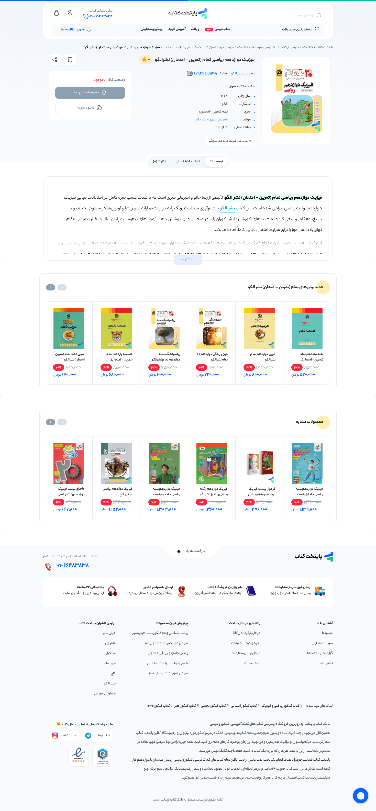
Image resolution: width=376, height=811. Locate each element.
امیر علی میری (218, 120)
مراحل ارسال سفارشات (245, 653)
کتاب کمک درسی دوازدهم (229, 48)
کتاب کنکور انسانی (244, 706)
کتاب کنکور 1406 (158, 706)
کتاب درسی (222, 29)
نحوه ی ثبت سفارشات (245, 643)
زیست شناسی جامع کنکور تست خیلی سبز (160, 633)
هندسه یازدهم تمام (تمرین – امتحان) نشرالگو (119, 360)
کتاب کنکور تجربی (213, 706)
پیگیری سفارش (152, 29)
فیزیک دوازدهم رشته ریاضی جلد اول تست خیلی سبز (309, 494)
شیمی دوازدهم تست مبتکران (167, 664)
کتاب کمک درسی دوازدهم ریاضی (185, 48)
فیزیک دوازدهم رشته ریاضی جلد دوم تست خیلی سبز (166, 494)
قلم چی (110, 643)
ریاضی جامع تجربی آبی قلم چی (168, 653)
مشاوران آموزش (105, 694)
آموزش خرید (176, 29)
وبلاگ (195, 29)
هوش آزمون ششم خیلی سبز (168, 674)
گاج (113, 674)
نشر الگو (237, 74)
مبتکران (110, 653)
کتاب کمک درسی (301, 48)
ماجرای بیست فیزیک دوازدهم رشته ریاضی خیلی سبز (71, 494)
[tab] (216, 161)
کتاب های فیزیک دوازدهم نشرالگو (228, 141)
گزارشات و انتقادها (320, 653)
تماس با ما (326, 664)
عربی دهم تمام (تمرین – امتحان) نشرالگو (69, 357)
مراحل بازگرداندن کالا (246, 633)
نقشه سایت (252, 664)
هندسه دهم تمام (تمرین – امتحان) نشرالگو (311, 360)
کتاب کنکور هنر (185, 706)
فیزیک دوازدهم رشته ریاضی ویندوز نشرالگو (214, 491)
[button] (62, 287)
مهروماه (110, 664)
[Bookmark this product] (70, 59)
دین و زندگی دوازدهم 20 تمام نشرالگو (212, 357)
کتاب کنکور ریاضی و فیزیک (281, 706)
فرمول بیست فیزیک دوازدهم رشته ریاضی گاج (261, 494)
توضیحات (216, 162)
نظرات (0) (159, 162)
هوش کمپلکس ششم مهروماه (166, 643)
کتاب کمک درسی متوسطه (269, 48)
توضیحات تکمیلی (188, 162)
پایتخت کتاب (324, 48)
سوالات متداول (322, 643)
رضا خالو (200, 120)
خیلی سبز (109, 633)
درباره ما (327, 633)
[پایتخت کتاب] (188, 13)
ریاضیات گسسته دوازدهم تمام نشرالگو (165, 357)
